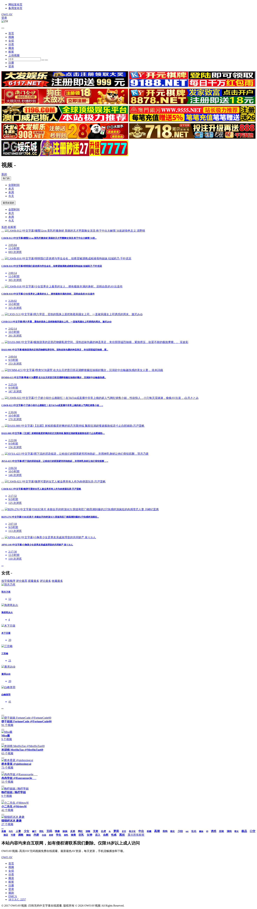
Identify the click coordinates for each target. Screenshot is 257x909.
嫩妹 (201, 831)
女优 (11, 40)
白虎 (103, 831)
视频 (11, 37)
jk (110, 831)
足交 (124, 831)
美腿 (3, 831)
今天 (11, 196)
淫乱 (41, 831)
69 (207, 831)
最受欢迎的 (8, 203)
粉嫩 (149, 831)
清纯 (229, 831)
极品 (244, 831)
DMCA (12, 896)
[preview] (2, 231)
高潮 (157, 831)
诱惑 (213, 831)
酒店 (5, 835)
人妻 (18, 831)
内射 (36, 834)
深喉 (88, 831)
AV (7, 14)
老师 (51, 835)
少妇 (180, 831)
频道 (11, 48)
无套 (95, 831)
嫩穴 (34, 831)
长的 (4, 227)
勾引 (11, 831)
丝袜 (221, 831)
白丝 (44, 835)
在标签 (12, 227)
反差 (72, 831)
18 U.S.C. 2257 (17, 899)
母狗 (165, 831)
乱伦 (193, 831)
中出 (141, 831)
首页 (11, 33)
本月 (11, 188)
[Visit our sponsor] (64, 86)
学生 (58, 834)
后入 (97, 834)
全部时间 (14, 185)
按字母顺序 (8, 580)
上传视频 (14, 55)
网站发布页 (15, 4)
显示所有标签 (136, 834)
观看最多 (33, 580)
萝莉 (116, 831)
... (2, 564)
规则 (11, 892)
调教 (20, 834)
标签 (11, 51)
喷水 (236, 831)
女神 (89, 834)
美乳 (66, 835)
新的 (4, 174)
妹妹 (65, 831)
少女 (26, 831)
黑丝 (122, 834)
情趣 (57, 831)
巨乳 (81, 834)
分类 (11, 44)
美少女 (132, 831)
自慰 (105, 834)
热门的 (6, 178)
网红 (80, 831)
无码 (49, 831)
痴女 (172, 831)
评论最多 (45, 580)
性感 (113, 834)
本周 (11, 192)
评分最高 (21, 580)
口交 (252, 831)
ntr (187, 831)
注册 (11, 62)
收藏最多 (57, 580)
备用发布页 (15, 8)
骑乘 (73, 835)
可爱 (13, 835)
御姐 (28, 835)
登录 (4, 17)
